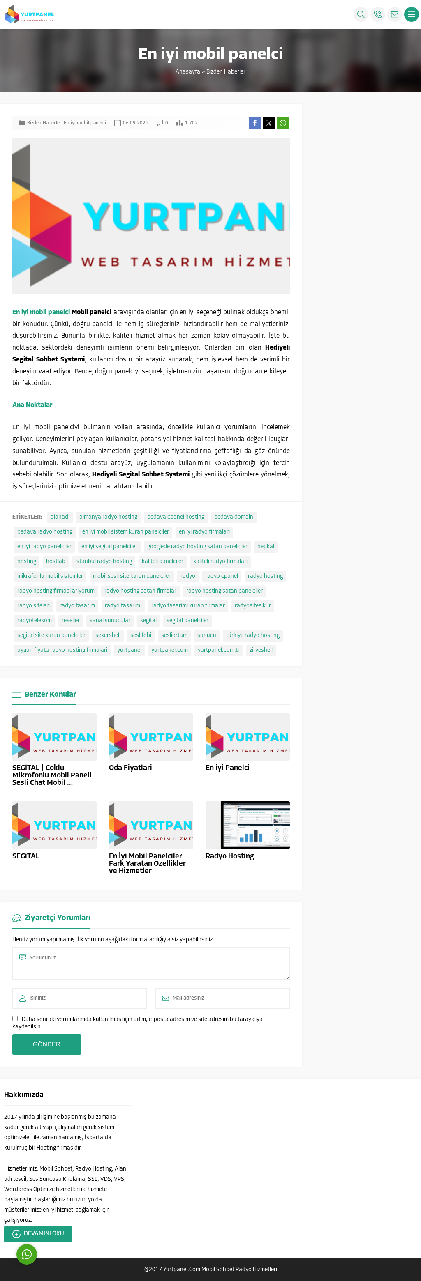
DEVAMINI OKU (44, 1234)
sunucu (206, 635)
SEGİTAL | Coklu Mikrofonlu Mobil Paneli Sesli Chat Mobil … (52, 776)
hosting (26, 562)
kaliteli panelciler (162, 562)
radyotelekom (34, 621)
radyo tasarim (77, 606)
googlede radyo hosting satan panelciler (197, 547)
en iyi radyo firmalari (204, 532)
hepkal (265, 547)
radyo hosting (265, 576)
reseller (71, 621)
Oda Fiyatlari (130, 768)
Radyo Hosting (230, 856)
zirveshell (261, 650)
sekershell (107, 635)
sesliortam (174, 635)
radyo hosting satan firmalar (140, 591)
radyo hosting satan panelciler (224, 591)
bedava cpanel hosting (175, 517)
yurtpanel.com (169, 650)
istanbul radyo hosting (103, 562)
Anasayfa (188, 72)
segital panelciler (187, 621)
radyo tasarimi (123, 606)
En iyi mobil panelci (85, 123)
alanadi (60, 517)
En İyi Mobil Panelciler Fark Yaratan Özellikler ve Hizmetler (147, 864)
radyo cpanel (221, 576)
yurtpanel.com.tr (219, 650)
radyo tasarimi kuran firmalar (188, 606)
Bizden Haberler (225, 72)
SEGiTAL (25, 856)
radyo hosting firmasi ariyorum (56, 591)
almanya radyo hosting (108, 517)
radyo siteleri (33, 606)
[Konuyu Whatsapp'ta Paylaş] (283, 123)
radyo (187, 576)
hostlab (55, 562)
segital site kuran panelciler (51, 635)
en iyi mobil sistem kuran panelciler (125, 532)
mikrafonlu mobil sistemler (50, 576)
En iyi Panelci (228, 768)
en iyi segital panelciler (109, 547)
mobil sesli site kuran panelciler (132, 576)
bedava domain (233, 517)
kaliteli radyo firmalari (220, 562)
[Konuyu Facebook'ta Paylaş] (255, 123)
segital (148, 621)
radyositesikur (253, 606)
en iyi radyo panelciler (44, 547)
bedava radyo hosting (44, 532)
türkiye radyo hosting (253, 635)
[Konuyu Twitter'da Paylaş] (269, 123)
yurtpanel (129, 650)
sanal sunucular (110, 621)
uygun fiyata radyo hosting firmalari (62, 650)
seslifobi (140, 635)
